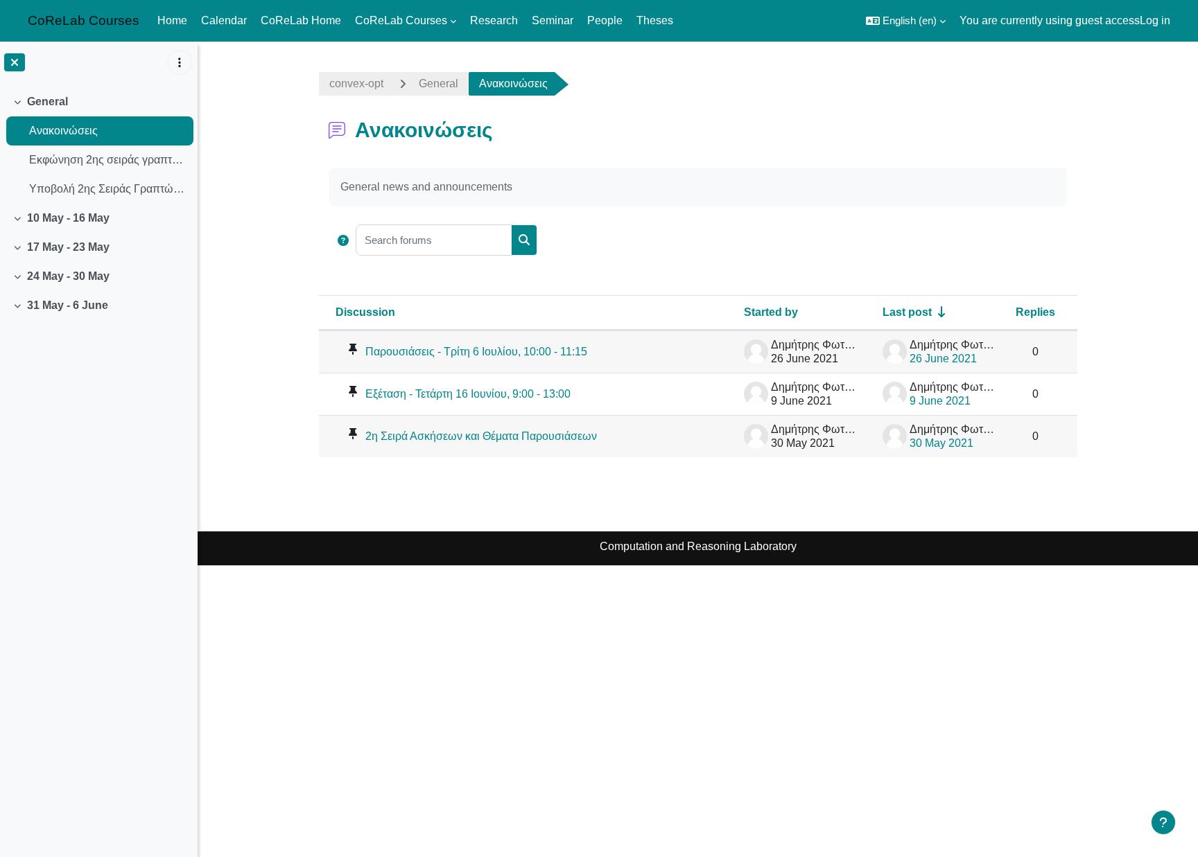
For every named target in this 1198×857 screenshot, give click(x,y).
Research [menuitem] (494, 20)
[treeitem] (98, 145)
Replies (1035, 312)
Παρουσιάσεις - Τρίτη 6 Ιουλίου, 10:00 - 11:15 (476, 351)
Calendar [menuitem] (224, 20)
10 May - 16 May (68, 218)
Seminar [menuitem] (552, 20)
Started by (771, 312)
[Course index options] (179, 62)
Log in (1155, 20)
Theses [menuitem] (654, 20)
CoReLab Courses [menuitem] (401, 20)
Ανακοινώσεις (63, 130)
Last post (907, 312)
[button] (906, 21)
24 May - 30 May (68, 276)
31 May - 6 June (67, 305)
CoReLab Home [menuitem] (301, 20)
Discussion (365, 312)
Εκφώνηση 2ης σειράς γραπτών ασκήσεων (107, 160)
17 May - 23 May (68, 247)
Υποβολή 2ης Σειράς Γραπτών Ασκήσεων (107, 189)
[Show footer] (1163, 822)
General (47, 101)
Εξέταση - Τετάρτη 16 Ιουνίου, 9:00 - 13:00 (468, 394)
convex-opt (356, 83)
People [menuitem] (605, 20)
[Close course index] (14, 62)
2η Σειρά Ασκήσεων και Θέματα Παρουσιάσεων (481, 436)
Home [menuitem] (172, 20)
